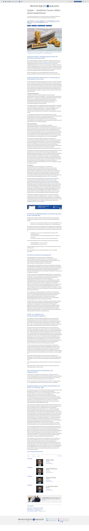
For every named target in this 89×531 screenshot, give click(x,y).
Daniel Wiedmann (50, 20)
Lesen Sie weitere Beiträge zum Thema (35, 451)
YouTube (5, 1)
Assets (47, 181)
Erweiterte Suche (78, 1)
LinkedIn (3, 1)
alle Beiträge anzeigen (49, 463)
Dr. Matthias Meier (41, 22)
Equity (52, 176)
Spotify (7, 1)
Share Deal (53, 182)
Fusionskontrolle (48, 25)
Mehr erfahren (44, 500)
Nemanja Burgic (52, 21)
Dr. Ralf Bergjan (30, 20)
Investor (55, 179)
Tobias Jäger (42, 20)
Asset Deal (34, 179)
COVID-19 (29, 25)
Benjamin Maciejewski (39, 21)
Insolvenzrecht (34, 25)
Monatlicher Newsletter (14, 1)
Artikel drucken (59, 455)
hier (28, 363)
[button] (29, 456)
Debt (49, 176)
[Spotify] (61, 521)
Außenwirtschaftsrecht (41, 25)
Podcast (21, 1)
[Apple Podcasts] (62, 521)
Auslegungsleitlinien (48, 382)
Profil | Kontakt (48, 462)
